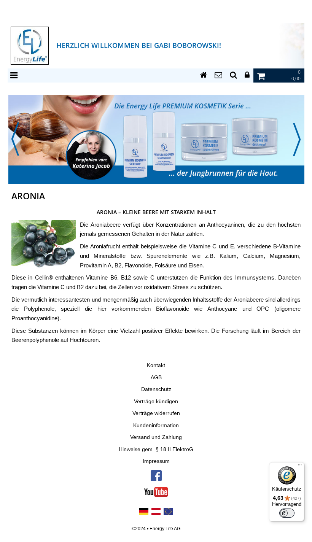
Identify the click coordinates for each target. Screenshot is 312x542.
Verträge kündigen (156, 401)
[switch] (286, 513)
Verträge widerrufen (156, 413)
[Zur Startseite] (203, 75)
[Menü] (299, 466)
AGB (156, 377)
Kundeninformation (156, 425)
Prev (15, 139)
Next (296, 139)
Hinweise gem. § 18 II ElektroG (156, 449)
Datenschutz (156, 389)
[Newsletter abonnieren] (218, 75)
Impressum (156, 461)
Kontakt (156, 365)
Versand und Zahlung (156, 437)
